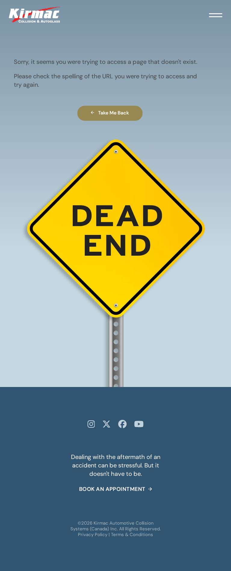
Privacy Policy (92, 535)
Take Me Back (113, 113)
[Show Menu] (215, 14)
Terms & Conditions (132, 535)
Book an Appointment (112, 489)
